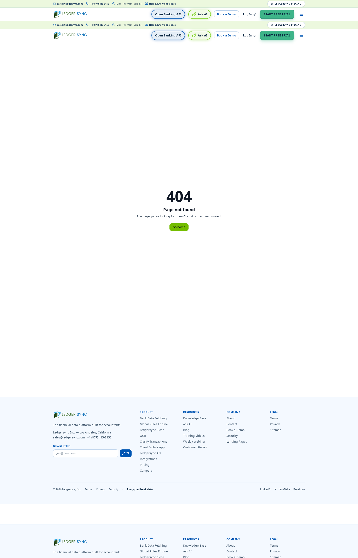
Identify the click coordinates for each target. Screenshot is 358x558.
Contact (231, 424)
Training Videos (194, 436)
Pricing (145, 465)
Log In (248, 14)
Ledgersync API (150, 453)
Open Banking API (168, 14)
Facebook (299, 489)
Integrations (148, 459)
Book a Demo (226, 14)
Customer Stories (195, 447)
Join (125, 453)
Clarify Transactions (153, 441)
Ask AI (202, 14)
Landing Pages (236, 441)
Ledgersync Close (152, 430)
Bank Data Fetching (153, 418)
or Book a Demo (224, 555)
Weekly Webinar (194, 441)
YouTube (285, 489)
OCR (143, 436)
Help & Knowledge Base (162, 3)
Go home (179, 227)
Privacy (275, 424)
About (230, 418)
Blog (186, 430)
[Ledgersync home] (70, 14)
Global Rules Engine (154, 424)
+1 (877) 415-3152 (99, 3)
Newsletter (62, 446)
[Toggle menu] (301, 14)
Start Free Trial (277, 14)
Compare (146, 470)
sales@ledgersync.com (70, 3)
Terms (274, 418)
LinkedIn (265, 489)
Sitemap (275, 430)
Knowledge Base (194, 418)
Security (232, 436)
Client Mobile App (152, 447)
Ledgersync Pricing (288, 3)
